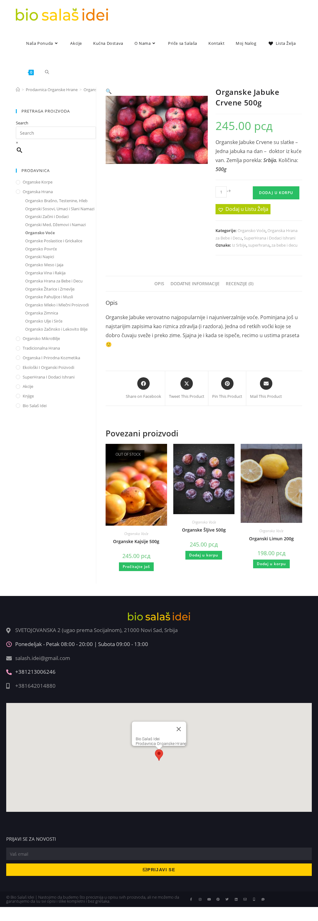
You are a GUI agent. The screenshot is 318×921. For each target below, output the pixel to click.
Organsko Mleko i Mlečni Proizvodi (57, 305)
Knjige (28, 396)
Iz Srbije (239, 245)
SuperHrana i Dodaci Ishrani (269, 238)
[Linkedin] (236, 899)
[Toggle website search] (47, 72)
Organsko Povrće (41, 249)
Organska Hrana (38, 191)
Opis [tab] (159, 283)
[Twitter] (227, 899)
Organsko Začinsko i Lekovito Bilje (56, 329)
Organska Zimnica (41, 313)
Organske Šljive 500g (204, 530)
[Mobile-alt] (254, 899)
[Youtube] (209, 899)
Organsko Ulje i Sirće (43, 321)
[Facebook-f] (191, 899)
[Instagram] (200, 899)
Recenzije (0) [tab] (239, 283)
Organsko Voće (252, 230)
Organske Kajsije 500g (136, 541)
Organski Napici (39, 256)
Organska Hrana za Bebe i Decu (54, 281)
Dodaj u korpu (276, 192)
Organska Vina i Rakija (45, 273)
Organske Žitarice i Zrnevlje (50, 289)
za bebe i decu (284, 245)
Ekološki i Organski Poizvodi (48, 367)
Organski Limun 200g (271, 539)
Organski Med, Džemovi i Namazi (55, 224)
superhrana (259, 245)
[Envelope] (245, 899)
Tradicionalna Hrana (41, 348)
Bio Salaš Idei (35, 405)
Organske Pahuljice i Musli (49, 297)
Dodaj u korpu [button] (203, 555)
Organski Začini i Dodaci (47, 216)
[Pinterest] (218, 899)
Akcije (28, 386)
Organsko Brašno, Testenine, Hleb (56, 200)
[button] (109, 91)
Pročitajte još (136, 566)
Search (22, 123)
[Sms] (263, 899)
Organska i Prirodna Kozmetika (51, 357)
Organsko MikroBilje (41, 338)
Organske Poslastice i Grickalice (53, 241)
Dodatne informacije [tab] (195, 283)
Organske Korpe (37, 182)
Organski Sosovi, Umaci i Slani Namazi (59, 209)
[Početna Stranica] (18, 89)
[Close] (178, 729)
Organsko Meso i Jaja (44, 264)
